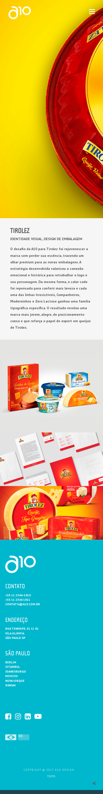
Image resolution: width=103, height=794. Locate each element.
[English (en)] (23, 737)
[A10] (28, 12)
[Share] (94, 783)
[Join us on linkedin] (29, 716)
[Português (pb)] (10, 737)
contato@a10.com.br (22, 604)
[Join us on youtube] (39, 716)
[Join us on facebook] (9, 716)
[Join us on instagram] (19, 716)
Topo (51, 776)
